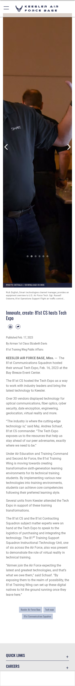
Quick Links (15, 655)
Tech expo (49, 609)
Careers (12, 666)
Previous (6, 147)
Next (68, 147)
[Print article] (10, 326)
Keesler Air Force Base (30, 609)
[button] (6, 8)
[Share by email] (18, 326)
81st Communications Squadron (37, 616)
